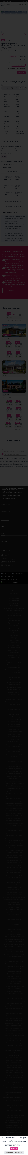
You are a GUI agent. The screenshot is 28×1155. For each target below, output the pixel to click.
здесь (21, 1145)
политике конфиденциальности (13, 1143)
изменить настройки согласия (14, 1152)
